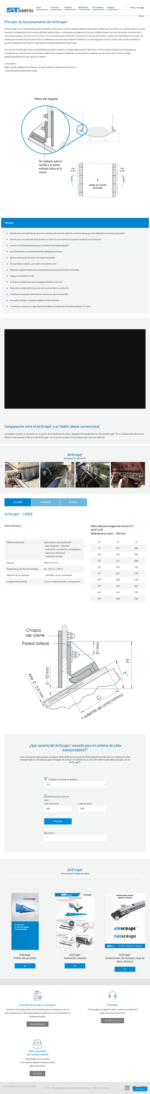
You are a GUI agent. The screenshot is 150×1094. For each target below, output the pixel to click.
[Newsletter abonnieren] (37, 1044)
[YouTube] (11, 2)
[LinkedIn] (7, 2)
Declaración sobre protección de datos (71, 1088)
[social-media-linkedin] (127, 1088)
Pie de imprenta (101, 1088)
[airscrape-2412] (57, 475)
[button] (61, 7)
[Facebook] (16, 2)
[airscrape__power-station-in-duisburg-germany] (93, 475)
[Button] (25, 966)
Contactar (112, 1005)
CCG (47, 1088)
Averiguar (57, 821)
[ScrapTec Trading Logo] (19, 10)
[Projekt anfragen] (37, 995)
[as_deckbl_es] (25, 921)
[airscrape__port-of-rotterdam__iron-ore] (128, 475)
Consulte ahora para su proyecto (37, 1005)
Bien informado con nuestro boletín (37, 1052)
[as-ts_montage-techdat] (125, 921)
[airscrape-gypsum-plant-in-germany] (22, 475)
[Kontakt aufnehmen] (112, 995)
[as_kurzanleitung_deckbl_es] (75, 921)
